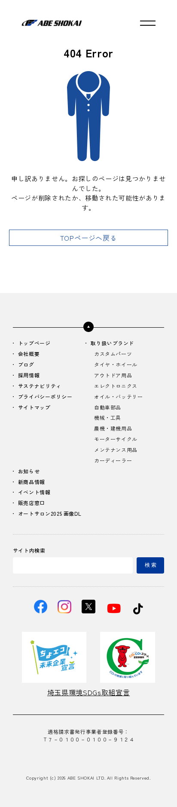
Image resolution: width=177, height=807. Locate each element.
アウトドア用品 (113, 375)
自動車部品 (107, 407)
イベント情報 (34, 492)
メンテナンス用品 (115, 450)
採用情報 (29, 375)
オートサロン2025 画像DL (50, 514)
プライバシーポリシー (45, 397)
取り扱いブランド (112, 343)
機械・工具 (107, 418)
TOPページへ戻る (88, 238)
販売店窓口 (31, 503)
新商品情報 (31, 482)
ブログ (26, 365)
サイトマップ (34, 407)
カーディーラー (113, 460)
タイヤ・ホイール (115, 365)
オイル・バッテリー (118, 397)
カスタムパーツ (113, 354)
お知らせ (29, 471)
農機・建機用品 (113, 428)
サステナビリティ (39, 386)
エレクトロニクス (115, 386)
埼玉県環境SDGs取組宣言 (88, 692)
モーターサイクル (115, 439)
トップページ (34, 343)
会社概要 (29, 354)
